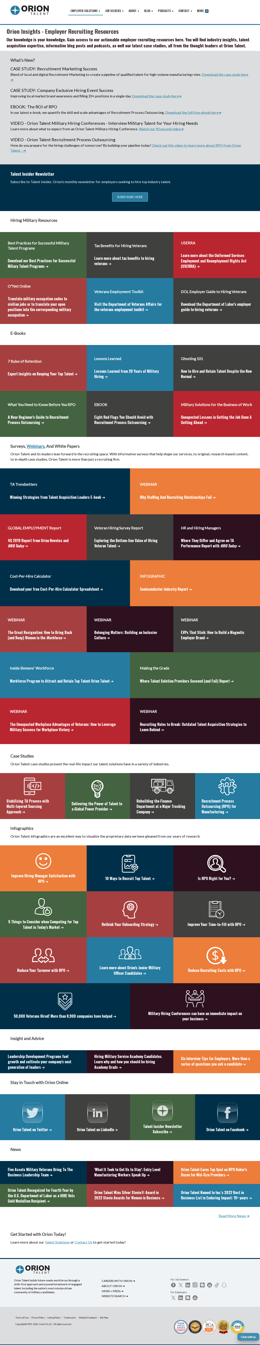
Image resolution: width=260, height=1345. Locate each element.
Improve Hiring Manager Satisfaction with (43, 878)
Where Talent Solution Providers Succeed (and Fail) (187, 681)
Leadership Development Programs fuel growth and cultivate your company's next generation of (39, 1062)
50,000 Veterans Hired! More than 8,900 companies (65, 1016)
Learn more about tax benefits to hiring (124, 260)
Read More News (234, 1216)
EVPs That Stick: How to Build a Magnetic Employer (212, 635)
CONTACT (185, 11)
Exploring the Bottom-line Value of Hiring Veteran (126, 543)
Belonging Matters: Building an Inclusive (125, 635)
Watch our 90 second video (161, 129)
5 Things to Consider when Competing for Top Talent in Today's (43, 924)
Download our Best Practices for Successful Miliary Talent (42, 263)
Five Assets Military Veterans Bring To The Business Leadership (40, 1172)
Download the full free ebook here (193, 112)
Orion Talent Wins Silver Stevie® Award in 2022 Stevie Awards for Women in (129, 1195)
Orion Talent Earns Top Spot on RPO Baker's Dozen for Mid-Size (214, 1172)
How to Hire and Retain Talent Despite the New (216, 373)
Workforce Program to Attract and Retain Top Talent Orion (62, 681)
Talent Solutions (57, 1242)
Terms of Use (21, 1317)
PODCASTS (166, 11)
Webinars (36, 446)
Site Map (104, 1317)
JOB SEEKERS (114, 11)
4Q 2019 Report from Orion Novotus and (38, 543)
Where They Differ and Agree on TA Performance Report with (211, 543)
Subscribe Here (130, 197)
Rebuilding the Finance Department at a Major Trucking (161, 806)
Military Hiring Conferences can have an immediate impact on (195, 1016)
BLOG (148, 11)
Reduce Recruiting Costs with (216, 970)
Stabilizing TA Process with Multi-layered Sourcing (28, 806)
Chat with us (248, 1336)
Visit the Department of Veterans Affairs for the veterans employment (128, 306)
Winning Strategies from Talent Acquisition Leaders (57, 497)
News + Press (112, 1291)
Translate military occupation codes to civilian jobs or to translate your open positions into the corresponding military (39, 306)
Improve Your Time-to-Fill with (216, 924)
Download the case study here (157, 96)
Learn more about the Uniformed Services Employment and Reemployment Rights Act (213, 261)
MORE (201, 11)
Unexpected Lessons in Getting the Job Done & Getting (216, 419)
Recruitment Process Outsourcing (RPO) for (219, 806)
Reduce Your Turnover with (43, 970)
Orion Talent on (32, 1129)
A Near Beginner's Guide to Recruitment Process (38, 419)
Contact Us (83, 1242)
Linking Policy (53, 1317)
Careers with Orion (118, 1280)
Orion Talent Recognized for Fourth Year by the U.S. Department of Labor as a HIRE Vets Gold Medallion (41, 1195)
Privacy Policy (38, 1317)
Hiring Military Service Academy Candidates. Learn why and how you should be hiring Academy (128, 1062)
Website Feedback (88, 1317)
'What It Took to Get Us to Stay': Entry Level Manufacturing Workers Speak (127, 1172)
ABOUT (134, 11)
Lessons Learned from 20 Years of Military (126, 373)
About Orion (113, 1286)
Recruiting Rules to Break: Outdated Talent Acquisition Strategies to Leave (193, 726)
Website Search (115, 1296)
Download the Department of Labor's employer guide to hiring (216, 306)
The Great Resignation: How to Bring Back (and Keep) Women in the (40, 635)
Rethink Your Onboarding (130, 924)
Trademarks (69, 1317)
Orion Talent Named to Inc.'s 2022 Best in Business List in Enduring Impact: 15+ (216, 1195)
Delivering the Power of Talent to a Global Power (97, 806)
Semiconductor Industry (166, 589)
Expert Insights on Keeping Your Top (43, 373)
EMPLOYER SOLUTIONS (86, 11)
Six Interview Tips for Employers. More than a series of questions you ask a (215, 1061)
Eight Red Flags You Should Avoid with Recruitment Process (123, 419)
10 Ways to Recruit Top (130, 878)
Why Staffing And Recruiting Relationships (178, 497)
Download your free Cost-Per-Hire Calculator (56, 589)
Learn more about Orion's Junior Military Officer (130, 970)
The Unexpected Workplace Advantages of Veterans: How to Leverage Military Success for (63, 726)
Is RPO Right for (216, 878)
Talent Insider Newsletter (162, 1129)
